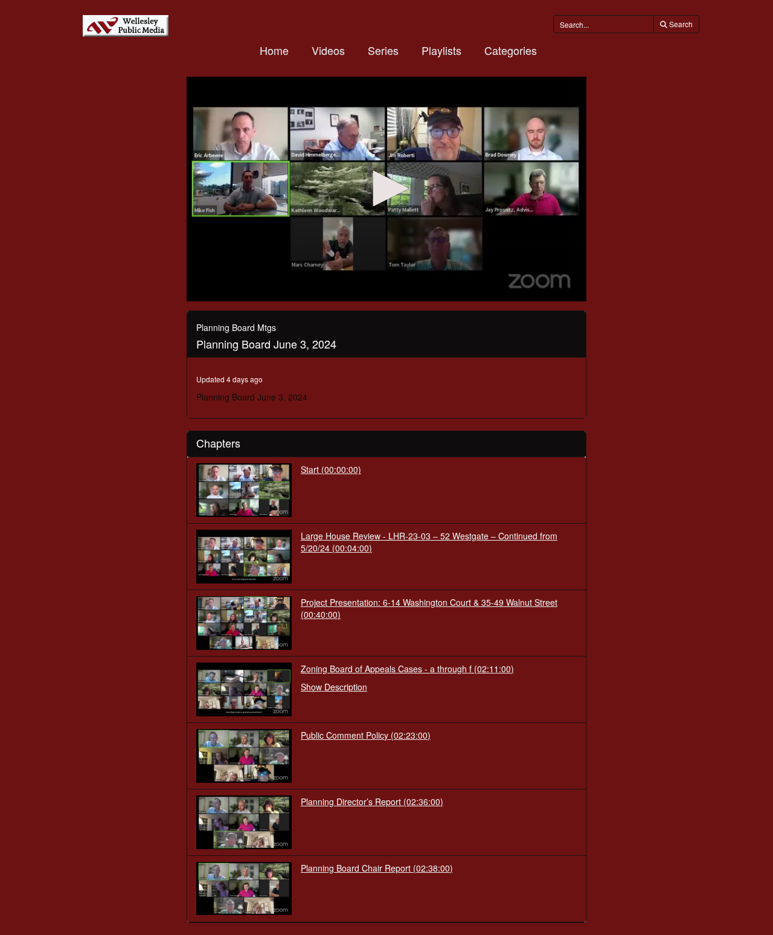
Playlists (441, 50)
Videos (328, 50)
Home (274, 50)
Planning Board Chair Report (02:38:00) (377, 868)
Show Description (334, 687)
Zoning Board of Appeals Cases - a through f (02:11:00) (407, 669)
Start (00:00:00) (331, 469)
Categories (510, 50)
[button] (386, 188)
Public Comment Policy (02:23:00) (366, 735)
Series (383, 50)
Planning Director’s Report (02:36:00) (372, 801)
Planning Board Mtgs (236, 327)
